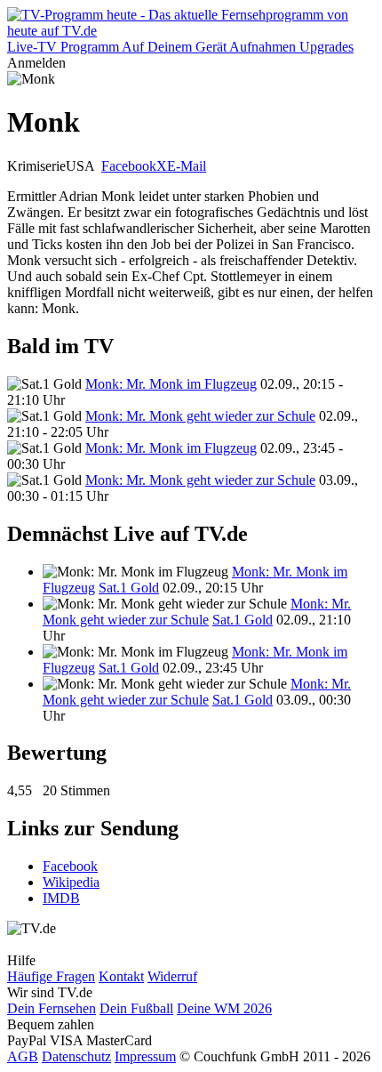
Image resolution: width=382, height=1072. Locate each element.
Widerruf (172, 976)
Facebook (128, 165)
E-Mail (186, 165)
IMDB (61, 898)
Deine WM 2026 (224, 1008)
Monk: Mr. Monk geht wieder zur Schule (200, 415)
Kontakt (121, 976)
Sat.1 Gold (129, 587)
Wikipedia (71, 882)
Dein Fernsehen (51, 1008)
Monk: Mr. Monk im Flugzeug (171, 383)
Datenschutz (76, 1056)
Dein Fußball (136, 1008)
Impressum (145, 1056)
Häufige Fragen (51, 976)
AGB (22, 1056)
